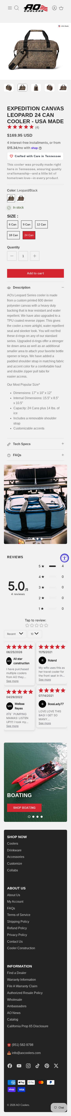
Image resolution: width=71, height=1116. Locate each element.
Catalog (12, 1019)
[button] (29, 539)
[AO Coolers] (35, 8)
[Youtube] (19, 1066)
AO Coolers (22, 1105)
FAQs (11, 908)
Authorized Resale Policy (25, 993)
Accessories (15, 856)
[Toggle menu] (10, 8)
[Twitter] (56, 1066)
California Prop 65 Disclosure (27, 1026)
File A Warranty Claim (22, 986)
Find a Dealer (16, 973)
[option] (35, 51)
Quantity (13, 247)
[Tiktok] (37, 1066)
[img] (20, 127)
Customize (14, 863)
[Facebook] (9, 1066)
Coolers (12, 843)
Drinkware (14, 850)
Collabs (12, 870)
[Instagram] (28, 1066)
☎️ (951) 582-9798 (20, 1044)
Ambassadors (16, 1006)
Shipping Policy (18, 921)
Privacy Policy (17, 935)
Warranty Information (21, 979)
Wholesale (14, 999)
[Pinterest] (46, 1066)
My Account (15, 901)
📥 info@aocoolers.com (24, 1053)
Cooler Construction (21, 948)
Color (22, 190)
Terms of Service (18, 915)
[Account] (52, 8)
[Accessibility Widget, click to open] (64, 558)
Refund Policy (17, 928)
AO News (14, 1013)
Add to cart (35, 273)
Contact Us (15, 941)
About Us (13, 895)
